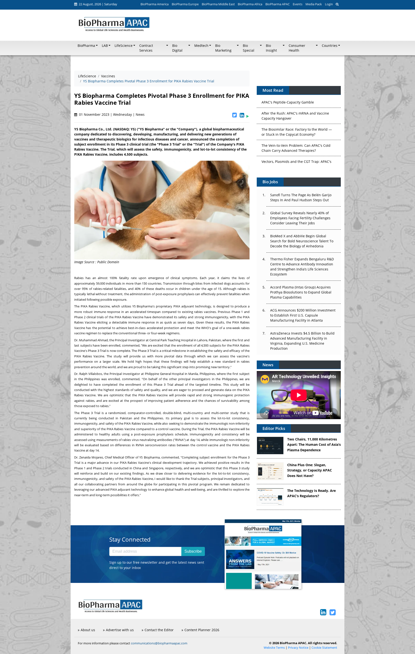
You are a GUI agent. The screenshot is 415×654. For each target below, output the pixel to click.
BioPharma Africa (250, 4)
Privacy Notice (298, 648)
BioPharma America (154, 4)
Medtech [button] (201, 45)
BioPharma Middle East (218, 4)
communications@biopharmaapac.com (159, 643)
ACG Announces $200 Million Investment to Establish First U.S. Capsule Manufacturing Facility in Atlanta (303, 315)
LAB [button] (105, 45)
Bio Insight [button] (271, 48)
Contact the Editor (159, 630)
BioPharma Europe (185, 4)
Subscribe (193, 551)
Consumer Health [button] (297, 48)
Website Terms (274, 648)
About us (88, 630)
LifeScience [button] (124, 45)
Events (297, 4)
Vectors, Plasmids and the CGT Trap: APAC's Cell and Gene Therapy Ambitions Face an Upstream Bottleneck (296, 153)
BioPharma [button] (86, 45)
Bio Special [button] (248, 48)
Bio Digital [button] (177, 48)
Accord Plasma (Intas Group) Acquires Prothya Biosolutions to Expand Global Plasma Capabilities (300, 292)
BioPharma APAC (277, 4)
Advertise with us (120, 630)
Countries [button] (329, 45)
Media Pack (313, 4)
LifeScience (87, 76)
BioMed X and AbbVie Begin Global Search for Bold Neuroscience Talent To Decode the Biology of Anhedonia (301, 241)
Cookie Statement (324, 648)
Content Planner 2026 (201, 630)
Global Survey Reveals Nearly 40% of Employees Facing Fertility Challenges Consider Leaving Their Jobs (300, 218)
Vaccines (108, 76)
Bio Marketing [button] (223, 48)
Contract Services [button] (146, 48)
